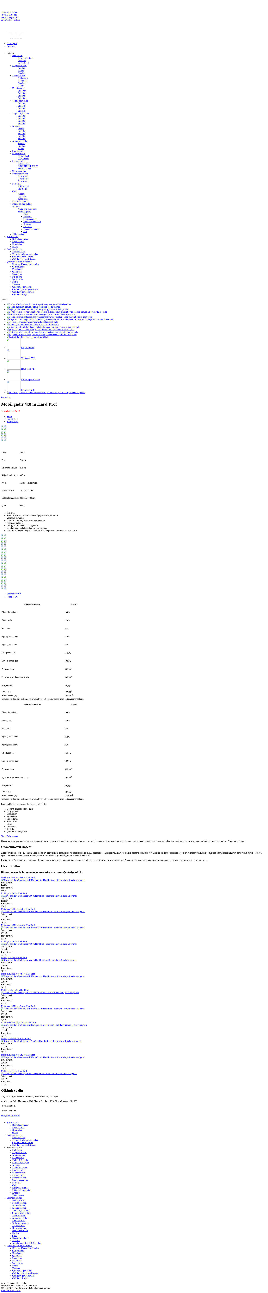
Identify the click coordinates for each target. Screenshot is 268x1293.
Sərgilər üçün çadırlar (21, 1213)
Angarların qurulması (27, 209)
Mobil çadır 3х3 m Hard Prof (14, 1071)
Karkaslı (27, 224)
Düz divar (27, 226)
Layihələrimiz (18, 241)
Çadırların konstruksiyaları (24, 259)
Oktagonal (22, 80)
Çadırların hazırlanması (22, 256)
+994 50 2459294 (9, 12)
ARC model (23, 186)
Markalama (17, 274)
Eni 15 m (22, 93)
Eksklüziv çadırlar (20, 201)
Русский (11, 46)
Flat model (22, 189)
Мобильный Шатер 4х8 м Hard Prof (18, 909)
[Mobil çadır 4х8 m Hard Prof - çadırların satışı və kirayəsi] (2, 426)
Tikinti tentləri (18, 234)
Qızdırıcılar (17, 272)
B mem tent (23, 179)
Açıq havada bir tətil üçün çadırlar (27, 1243)
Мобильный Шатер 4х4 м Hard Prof (18, 974)
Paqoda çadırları (19, 65)
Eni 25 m (22, 98)
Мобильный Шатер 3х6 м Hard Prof (18, 1006)
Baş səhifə (5, 397)
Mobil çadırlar (18, 1200)
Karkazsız (27, 216)
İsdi (25, 231)
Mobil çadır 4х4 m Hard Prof (14, 957)
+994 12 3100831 (9, 15)
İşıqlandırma (17, 279)
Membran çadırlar (20, 174)
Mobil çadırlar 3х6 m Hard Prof (15, 990)
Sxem (9, 416)
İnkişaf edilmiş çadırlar (22, 204)
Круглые (22, 196)
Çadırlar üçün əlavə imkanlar (19, 261)
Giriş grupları (18, 267)
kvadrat (21, 194)
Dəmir (20, 86)
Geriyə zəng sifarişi (9, 17)
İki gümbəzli (23, 158)
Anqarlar (16, 126)
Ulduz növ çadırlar (20, 1223)
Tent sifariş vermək (9, 836)
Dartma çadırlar (19, 171)
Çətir (14, 191)
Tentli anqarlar (24, 211)
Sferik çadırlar (18, 151)
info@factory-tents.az (10, 20)
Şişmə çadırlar (18, 161)
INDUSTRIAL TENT (28, 166)
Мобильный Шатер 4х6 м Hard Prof (18, 925)
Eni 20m (21, 96)
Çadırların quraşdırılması (23, 292)
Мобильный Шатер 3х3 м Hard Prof (18, 1055)
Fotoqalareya (12, 421)
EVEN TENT (24, 163)
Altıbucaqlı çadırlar (20, 1218)
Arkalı (26, 214)
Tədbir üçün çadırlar (21, 1210)
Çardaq (15, 1233)
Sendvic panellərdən (32, 221)
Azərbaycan (12, 43)
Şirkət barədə (12, 236)
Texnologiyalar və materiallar (25, 254)
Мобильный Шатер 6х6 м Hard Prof (18, 877)
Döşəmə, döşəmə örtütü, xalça (25, 264)
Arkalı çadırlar (18, 75)
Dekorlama (17, 277)
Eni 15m (21, 106)
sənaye (21, 128)
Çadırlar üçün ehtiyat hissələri (25, 289)
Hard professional (26, 58)
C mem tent (23, 181)
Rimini (21, 70)
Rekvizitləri (17, 244)
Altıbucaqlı (23, 78)
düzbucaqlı (22, 199)
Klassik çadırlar (19, 1208)
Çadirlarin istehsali (15, 249)
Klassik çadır (18, 88)
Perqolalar (16, 184)
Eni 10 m (22, 91)
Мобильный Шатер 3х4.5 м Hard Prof (18, 1022)
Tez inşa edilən (30, 219)
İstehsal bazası (18, 251)
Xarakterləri (12, 419)
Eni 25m (21, 111)
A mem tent (23, 176)
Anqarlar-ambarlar (31, 229)
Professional (23, 63)
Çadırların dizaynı (20, 294)
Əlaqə (15, 246)
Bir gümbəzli (23, 156)
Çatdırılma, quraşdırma (22, 287)
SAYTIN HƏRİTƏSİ (11, 1290)
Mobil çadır (17, 55)
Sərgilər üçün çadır (20, 113)
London (21, 68)
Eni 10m (21, 103)
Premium (22, 60)
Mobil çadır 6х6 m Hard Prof (14, 893)
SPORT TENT (24, 168)
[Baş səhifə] (16, 39)
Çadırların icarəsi (14, 1198)
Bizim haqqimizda (20, 239)
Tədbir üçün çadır (20, 101)
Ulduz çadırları (18, 153)
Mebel (15, 282)
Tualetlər (16, 284)
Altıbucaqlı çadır (19, 141)
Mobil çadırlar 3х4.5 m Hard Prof (16, 1038)
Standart (21, 73)
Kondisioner (17, 269)
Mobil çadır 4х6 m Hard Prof (14, 941)
